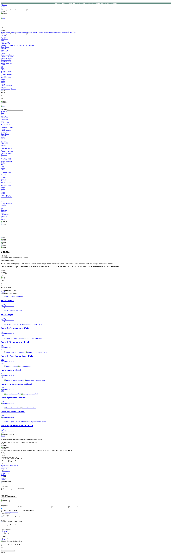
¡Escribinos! (4, 216)
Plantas (45, 32)
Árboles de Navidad (6, 161)
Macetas (3, 193)
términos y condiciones (11, 512)
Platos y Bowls (5, 122)
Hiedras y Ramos (38, 32)
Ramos (3, 187)
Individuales (4, 119)
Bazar (9, 32)
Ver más (3, 292)
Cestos (13, 32)
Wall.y (2, 164)
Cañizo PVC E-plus (6, 153)
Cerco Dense (4, 143)
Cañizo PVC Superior (7, 151)
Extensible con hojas (6, 55)
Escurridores (4, 118)
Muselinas (13, 89)
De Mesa (3, 181)
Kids (71, 32)
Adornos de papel (6, 160)
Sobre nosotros (5, 214)
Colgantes (9, 74)
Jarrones (3, 168)
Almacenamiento (5, 124)
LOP (14, 55)
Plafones (3, 74)
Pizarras (3, 202)
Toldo (2, 166)
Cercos (17, 32)
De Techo (3, 174)
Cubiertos (3, 116)
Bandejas (3, 135)
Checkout (3, 539)
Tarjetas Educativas (6, 203)
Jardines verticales (52, 32)
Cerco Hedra (4, 142)
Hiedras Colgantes (6, 185)
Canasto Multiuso (22, 45)
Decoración (22, 32)
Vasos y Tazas (5, 134)
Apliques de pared (6, 172)
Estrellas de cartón (6, 158)
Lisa (2, 89)
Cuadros (3, 163)
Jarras (2, 121)
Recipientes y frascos (7, 45)
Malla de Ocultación (64, 32)
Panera (15, 45)
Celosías (3, 145)
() (3, 19)
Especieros (31, 45)
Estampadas (6, 89)
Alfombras (4, 32)
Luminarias (29, 32)
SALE (74, 32)
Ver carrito (4, 531)
